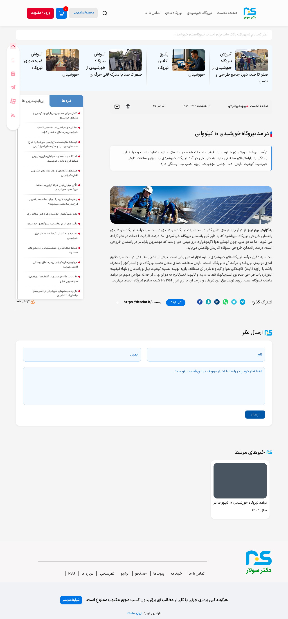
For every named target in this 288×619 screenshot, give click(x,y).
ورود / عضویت (40, 12)
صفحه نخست (227, 13)
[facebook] (199, 302)
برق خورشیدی (237, 106)
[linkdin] (208, 302)
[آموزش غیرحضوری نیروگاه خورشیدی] (62, 60)
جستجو (141, 573)
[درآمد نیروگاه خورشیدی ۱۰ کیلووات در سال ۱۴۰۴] (240, 480)
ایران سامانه (134, 613)
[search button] (105, 13)
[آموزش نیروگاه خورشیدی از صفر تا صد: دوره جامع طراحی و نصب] (251, 60)
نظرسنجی (106, 573)
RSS (71, 573)
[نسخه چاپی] (128, 106)
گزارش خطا (23, 301)
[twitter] (234, 302)
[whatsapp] (225, 302)
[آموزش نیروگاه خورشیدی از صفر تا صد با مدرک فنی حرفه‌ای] (125, 60)
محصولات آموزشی (83, 13)
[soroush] (217, 302)
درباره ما (87, 573)
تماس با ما (197, 573)
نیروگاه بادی (173, 13)
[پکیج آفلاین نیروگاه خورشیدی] (188, 60)
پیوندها (158, 573)
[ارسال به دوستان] (117, 106)
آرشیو (124, 573)
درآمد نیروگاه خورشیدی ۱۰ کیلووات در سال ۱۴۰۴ (240, 506)
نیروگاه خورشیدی (199, 13)
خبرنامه (176, 573)
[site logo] (249, 13)
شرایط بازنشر (71, 600)
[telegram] (242, 302)
